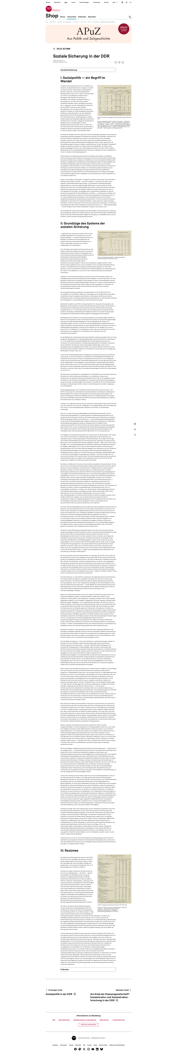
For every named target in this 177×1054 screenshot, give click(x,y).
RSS (84, 1045)
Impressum (55, 1045)
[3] (81, 166)
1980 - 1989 (83, 22)
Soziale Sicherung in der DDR (107, 22)
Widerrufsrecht (104, 1020)
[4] (96, 187)
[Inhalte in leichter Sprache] (122, 2)
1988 (89, 22)
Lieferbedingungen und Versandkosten (84, 1020)
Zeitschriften (53, 22)
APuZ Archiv (76, 22)
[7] (89, 912)
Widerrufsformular (119, 1020)
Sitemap (71, 1045)
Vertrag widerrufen (88, 1024)
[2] (86, 152)
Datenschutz (63, 1045)
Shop (47, 22)
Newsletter (78, 1045)
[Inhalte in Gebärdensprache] (126, 2)
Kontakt (89, 1045)
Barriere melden (103, 1045)
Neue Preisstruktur (64, 1020)
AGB (53, 1020)
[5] (96, 199)
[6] (76, 261)
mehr (115, 2)
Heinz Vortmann (59, 61)
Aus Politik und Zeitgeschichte (64, 22)
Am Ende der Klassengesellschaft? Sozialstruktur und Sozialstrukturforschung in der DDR (109, 997)
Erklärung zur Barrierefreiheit (117, 1045)
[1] (89, 99)
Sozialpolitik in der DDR (59, 994)
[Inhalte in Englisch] (130, 2)
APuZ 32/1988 (95, 22)
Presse (95, 1045)
